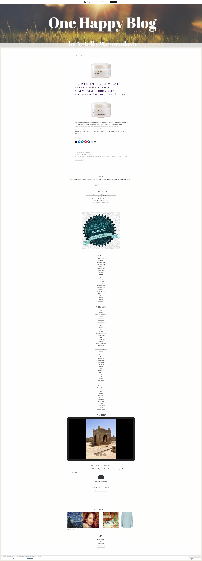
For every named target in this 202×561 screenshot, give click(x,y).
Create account (101, 539)
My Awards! (101, 395)
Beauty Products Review (86, 154)
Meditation (101, 345)
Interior (101, 382)
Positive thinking (101, 360)
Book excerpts (101, 339)
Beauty (101, 312)
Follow (101, 477)
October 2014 (101, 266)
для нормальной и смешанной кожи (87, 156)
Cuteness (101, 331)
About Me (117, 45)
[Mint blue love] (71, 530)
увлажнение (95, 157)
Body (89, 45)
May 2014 (101, 276)
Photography (101, 399)
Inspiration (101, 385)
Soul (101, 45)
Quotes (101, 351)
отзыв (118, 156)
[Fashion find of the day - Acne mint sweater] (127, 520)
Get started (113, 2)
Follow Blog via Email (101, 466)
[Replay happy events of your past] (91, 520)
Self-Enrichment (101, 353)
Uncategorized (101, 409)
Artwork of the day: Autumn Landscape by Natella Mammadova (101, 195)
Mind (95, 45)
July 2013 (101, 295)
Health (101, 327)
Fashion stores (100, 322)
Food (101, 324)
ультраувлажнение (104, 157)
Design (101, 378)
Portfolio (109, 45)
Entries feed (101, 543)
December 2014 (101, 262)
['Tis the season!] (111, 520)
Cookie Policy (30, 558)
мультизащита (112, 156)
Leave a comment (79, 160)
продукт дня (123, 156)
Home (83, 45)
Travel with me (101, 405)
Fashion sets (101, 320)
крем (98, 156)
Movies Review (101, 387)
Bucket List (101, 370)
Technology (101, 362)
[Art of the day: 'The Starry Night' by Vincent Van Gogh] (75, 520)
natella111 (87, 152)
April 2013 (100, 301)
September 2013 (101, 291)
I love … (101, 384)
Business (101, 341)
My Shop (101, 397)
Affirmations (101, 355)
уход (110, 157)
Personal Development (101, 349)
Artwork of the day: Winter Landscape (101, 200)
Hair (101, 325)
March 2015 (101, 258)
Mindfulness (101, 347)
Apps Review (101, 364)
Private (101, 368)
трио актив (88, 157)
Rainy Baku (101, 197)
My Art (101, 393)
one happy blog (116, 157)
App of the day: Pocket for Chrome (100, 202)
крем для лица (104, 156)
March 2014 (101, 280)
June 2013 (101, 297)
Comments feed (101, 545)
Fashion (101, 316)
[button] (97, 454)
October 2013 (101, 289)
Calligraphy (101, 380)
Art (101, 376)
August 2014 (101, 270)
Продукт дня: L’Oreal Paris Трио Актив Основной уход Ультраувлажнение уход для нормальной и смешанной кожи (100, 89)
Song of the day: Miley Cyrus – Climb (101, 199)
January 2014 (101, 283)
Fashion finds (101, 318)
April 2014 (100, 278)
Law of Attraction (101, 356)
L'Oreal (76, 157)
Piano (101, 391)
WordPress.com (101, 547)
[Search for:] (101, 185)
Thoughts (101, 366)
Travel (101, 403)
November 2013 (101, 287)
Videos (101, 407)
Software (101, 372)
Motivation (101, 358)
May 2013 (101, 299)
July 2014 (101, 272)
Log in (101, 541)
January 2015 (101, 260)
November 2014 (101, 264)
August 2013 (101, 293)
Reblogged (101, 401)
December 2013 (101, 285)
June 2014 (101, 274)
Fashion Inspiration (101, 333)
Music (101, 389)
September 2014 (101, 268)
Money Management (101, 343)
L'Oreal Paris (82, 157)
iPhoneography (101, 335)
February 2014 (101, 281)
